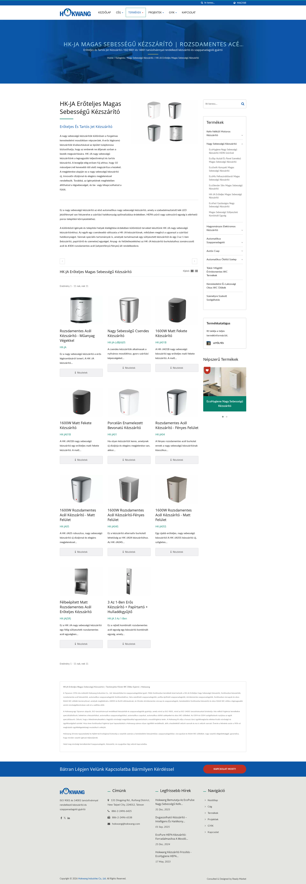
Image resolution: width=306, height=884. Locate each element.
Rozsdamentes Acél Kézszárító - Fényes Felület (176, 425)
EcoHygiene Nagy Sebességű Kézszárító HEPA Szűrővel (223, 151)
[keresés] (202, 2)
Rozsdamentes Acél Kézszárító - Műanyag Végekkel (77, 335)
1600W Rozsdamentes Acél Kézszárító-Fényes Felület (126, 515)
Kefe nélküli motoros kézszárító (218, 133)
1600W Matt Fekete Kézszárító (171, 333)
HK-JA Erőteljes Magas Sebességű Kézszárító (177, 58)
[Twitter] (65, 818)
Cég (119, 12)
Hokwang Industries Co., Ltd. (92, 879)
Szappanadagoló (98, 744)
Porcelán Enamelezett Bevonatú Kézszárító (125, 425)
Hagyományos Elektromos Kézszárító (221, 228)
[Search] (243, 104)
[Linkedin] (69, 818)
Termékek (135, 12)
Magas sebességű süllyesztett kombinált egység (223, 214)
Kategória (120, 58)
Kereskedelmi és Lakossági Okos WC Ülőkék (221, 286)
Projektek (155, 12)
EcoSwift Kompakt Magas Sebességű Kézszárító (221, 169)
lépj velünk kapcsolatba (137, 744)
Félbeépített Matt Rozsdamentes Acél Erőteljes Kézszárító (76, 607)
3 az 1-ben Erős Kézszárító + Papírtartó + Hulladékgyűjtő (128, 607)
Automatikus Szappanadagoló (216, 240)
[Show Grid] (192, 271)
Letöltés (218, 342)
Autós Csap (213, 251)
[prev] (62, 261)
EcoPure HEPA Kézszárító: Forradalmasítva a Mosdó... (171, 836)
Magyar (241, 3)
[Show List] (196, 271)
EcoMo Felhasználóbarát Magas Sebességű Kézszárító (224, 178)
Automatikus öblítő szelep (222, 259)
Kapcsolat (189, 12)
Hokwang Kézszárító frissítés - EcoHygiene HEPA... (173, 854)
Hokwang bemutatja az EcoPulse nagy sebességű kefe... (174, 802)
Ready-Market (239, 879)
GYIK (172, 12)
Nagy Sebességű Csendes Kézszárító (128, 333)
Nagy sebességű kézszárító (140, 58)
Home (110, 58)
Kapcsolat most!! (225, 769)
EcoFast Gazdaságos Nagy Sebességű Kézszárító (221, 205)
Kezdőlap (104, 12)
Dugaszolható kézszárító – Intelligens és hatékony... (171, 819)
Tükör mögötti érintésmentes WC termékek (217, 272)
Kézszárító (110, 744)
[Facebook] (61, 818)
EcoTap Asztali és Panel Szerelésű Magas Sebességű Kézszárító (225, 160)
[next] (194, 261)
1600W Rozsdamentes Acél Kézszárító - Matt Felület (78, 515)
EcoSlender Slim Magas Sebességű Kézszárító (226, 187)
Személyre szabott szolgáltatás (217, 298)
